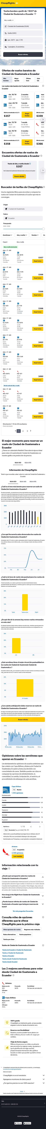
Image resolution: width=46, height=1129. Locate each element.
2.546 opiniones (17, 853)
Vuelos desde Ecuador (9, 962)
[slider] (43, 229)
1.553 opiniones (17, 793)
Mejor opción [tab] (16, 79)
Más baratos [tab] (6, 79)
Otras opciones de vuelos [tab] (12, 929)
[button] (35, 14)
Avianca (14, 846)
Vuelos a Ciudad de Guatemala (12, 953)
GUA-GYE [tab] (28, 462)
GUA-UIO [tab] (18, 462)
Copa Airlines (16, 786)
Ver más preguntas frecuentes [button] (23, 911)
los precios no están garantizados (12, 1069)
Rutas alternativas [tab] (9, 934)
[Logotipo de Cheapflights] (8, 3)
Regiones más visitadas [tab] (32, 929)
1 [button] (18, 431)
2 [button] (22, 431)
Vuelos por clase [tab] (8, 939)
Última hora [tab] (28, 79)
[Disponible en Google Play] (18, 1123)
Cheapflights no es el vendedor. (14, 1075)
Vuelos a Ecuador (8, 956)
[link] (19, 176)
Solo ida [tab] (38, 79)
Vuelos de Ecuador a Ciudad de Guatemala (17, 950)
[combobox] (9, 20)
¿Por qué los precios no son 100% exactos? (18, 1083)
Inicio (21, 1091)
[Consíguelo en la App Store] (27, 1123)
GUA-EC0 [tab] (13, 481)
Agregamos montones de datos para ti (17, 1079)
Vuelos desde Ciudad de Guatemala (14, 959)
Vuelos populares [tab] (25, 934)
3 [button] (27, 431)
